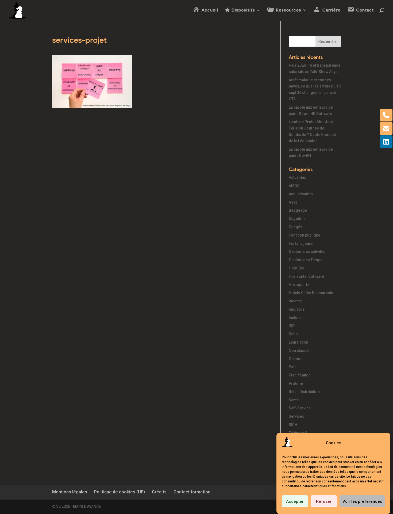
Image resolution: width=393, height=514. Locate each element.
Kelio (293, 334)
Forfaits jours (301, 243)
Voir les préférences (362, 501)
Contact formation (192, 491)
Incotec (295, 301)
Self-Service (300, 408)
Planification (300, 375)
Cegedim (297, 218)
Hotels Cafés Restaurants (311, 293)
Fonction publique (304, 235)
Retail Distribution (304, 392)
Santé (294, 400)
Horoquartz (299, 285)
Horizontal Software (306, 276)
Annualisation (301, 194)
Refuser (324, 501)
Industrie (297, 309)
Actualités (297, 177)
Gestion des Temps (305, 260)
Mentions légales (69, 491)
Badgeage (298, 210)
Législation (298, 342)
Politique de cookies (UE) (119, 491)
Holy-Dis (296, 268)
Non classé (299, 350)
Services (296, 416)
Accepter (295, 501)
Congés (295, 227)
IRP (292, 326)
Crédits (159, 491)
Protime (296, 383)
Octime (295, 359)
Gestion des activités (307, 251)
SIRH (293, 424)
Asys (293, 202)
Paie (292, 367)
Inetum (295, 317)
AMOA (294, 186)
